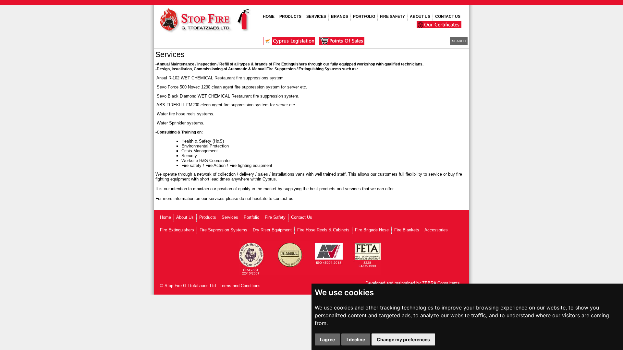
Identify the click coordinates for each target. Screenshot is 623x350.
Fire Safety (275, 217)
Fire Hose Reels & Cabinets (323, 230)
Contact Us (301, 217)
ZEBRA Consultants (441, 283)
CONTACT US (447, 16)
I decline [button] (356, 339)
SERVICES (316, 16)
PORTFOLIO (364, 16)
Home (165, 217)
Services (230, 217)
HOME (269, 16)
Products (207, 217)
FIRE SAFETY (392, 16)
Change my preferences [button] (403, 339)
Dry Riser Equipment (272, 230)
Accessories (436, 230)
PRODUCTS (290, 16)
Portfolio (251, 217)
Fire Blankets (406, 230)
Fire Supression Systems (223, 230)
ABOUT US (420, 16)
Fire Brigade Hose (372, 230)
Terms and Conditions (240, 285)
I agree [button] (327, 339)
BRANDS (339, 16)
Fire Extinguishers (177, 230)
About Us (185, 217)
